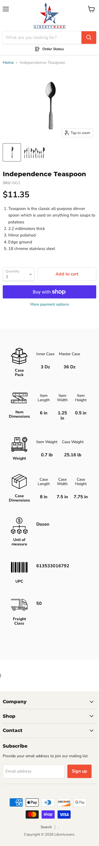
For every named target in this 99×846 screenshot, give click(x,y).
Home (8, 62)
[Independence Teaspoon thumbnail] (12, 152)
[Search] (88, 37)
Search (46, 827)
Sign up (79, 771)
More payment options (49, 304)
